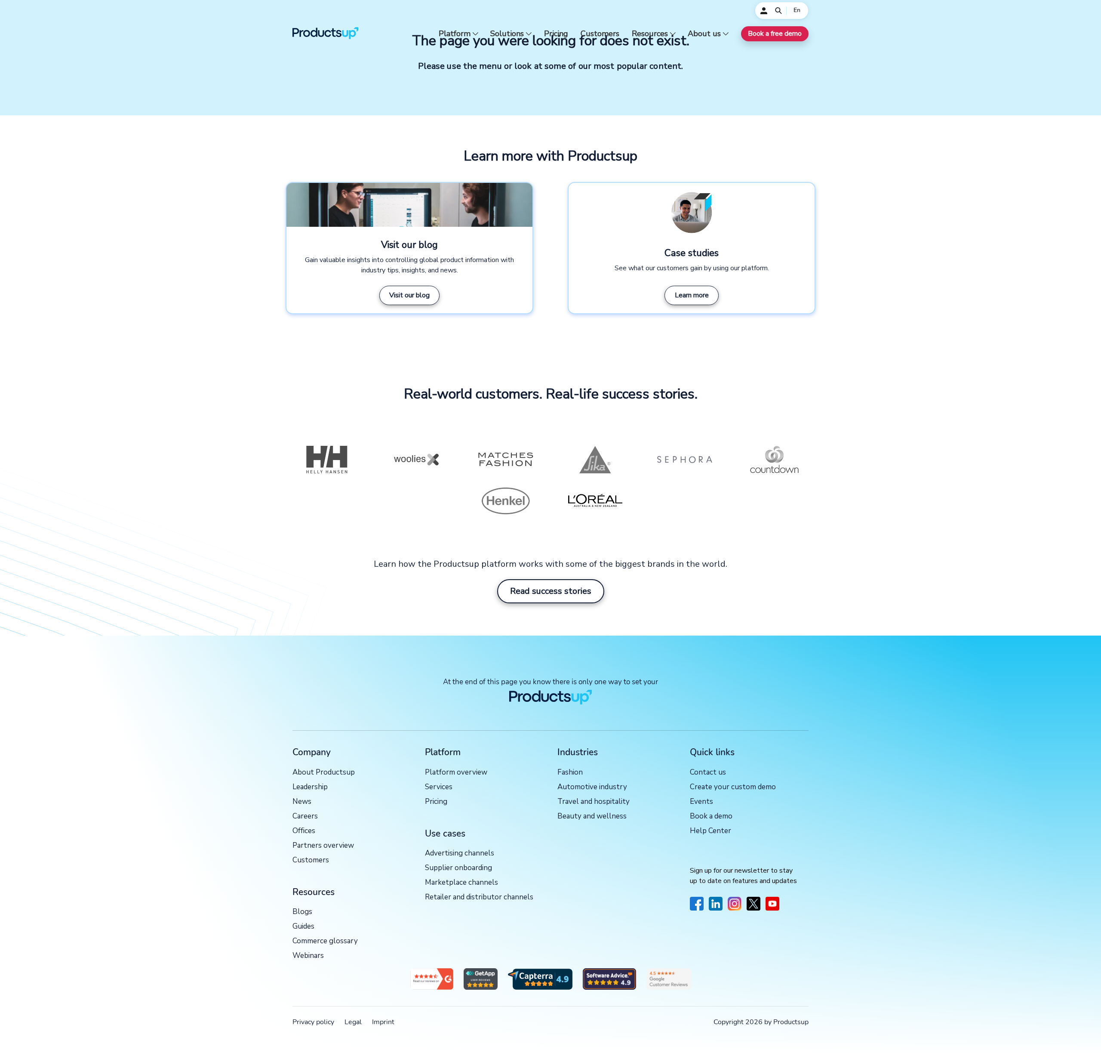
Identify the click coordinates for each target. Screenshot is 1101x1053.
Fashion (570, 772)
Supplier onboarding (458, 868)
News (301, 801)
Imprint (383, 1022)
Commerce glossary (325, 941)
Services (438, 787)
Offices (303, 831)
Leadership (310, 787)
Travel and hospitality (593, 801)
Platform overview (456, 772)
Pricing (556, 33)
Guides (303, 926)
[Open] (778, 11)
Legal (353, 1022)
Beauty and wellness (592, 816)
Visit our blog (409, 295)
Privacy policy (313, 1022)
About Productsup (323, 772)
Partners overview (323, 845)
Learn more (692, 295)
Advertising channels (459, 853)
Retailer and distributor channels (479, 897)
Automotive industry (592, 787)
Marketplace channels (461, 882)
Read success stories (550, 591)
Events (701, 801)
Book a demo (711, 816)
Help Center (710, 831)
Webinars (308, 955)
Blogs (302, 912)
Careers (305, 816)
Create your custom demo (733, 787)
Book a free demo (775, 33)
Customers (600, 33)
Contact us (708, 772)
